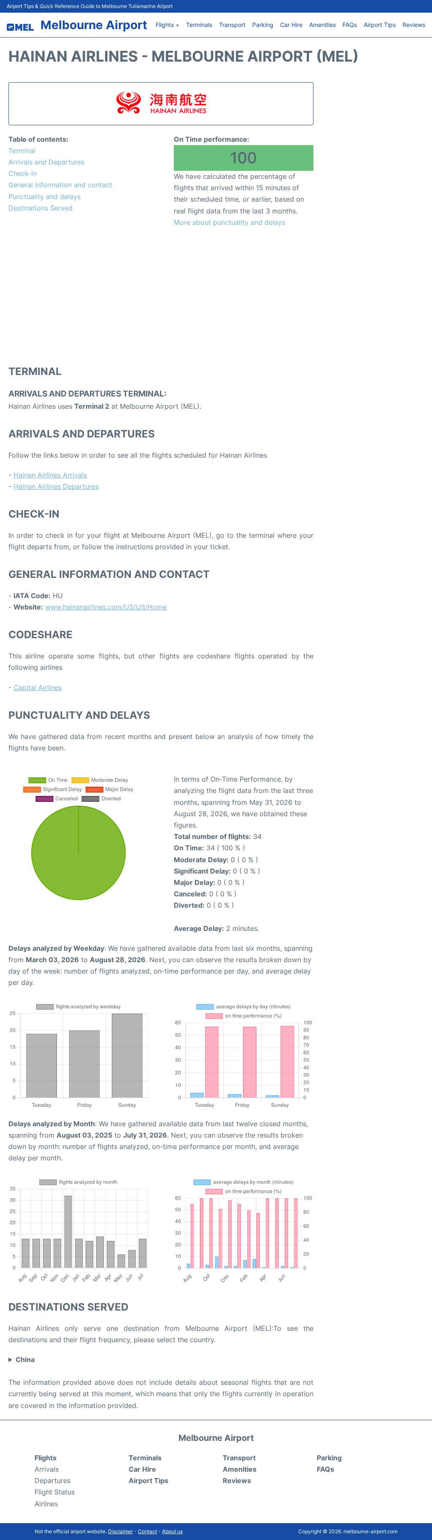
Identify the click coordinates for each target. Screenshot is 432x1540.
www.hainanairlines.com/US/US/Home (106, 607)
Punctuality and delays (44, 196)
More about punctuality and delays (229, 222)
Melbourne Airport (93, 25)
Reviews (413, 24)
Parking (262, 24)
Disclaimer (120, 1531)
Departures (52, 1480)
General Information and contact (60, 185)
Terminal (21, 150)
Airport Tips (380, 24)
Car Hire (291, 24)
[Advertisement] (160, 296)
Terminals (199, 24)
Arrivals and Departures (46, 162)
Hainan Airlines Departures (56, 486)
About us (172, 1531)
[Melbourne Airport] (20, 27)
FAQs (350, 24)
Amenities (322, 24)
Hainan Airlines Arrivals (50, 475)
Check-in (22, 173)
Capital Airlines (38, 687)
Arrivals (47, 1469)
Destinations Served (40, 208)
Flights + (167, 24)
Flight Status (55, 1492)
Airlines (46, 1504)
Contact (147, 1531)
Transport (232, 24)
